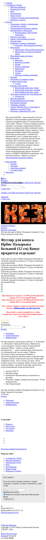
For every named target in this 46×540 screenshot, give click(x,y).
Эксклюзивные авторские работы (19, 158)
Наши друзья (11, 469)
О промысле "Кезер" (14, 458)
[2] (3, 320)
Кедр (8, 465)
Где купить (10, 428)
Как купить (10, 426)
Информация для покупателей (27, 308)
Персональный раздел (10, 513)
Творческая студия (13, 463)
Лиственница (11, 467)
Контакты (10, 431)
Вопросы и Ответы (13, 471)
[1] (2, 320)
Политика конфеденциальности (14, 449)
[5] (9, 320)
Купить (4, 329)
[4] (7, 320)
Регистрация (12, 534)
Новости (9, 424)
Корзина (4, 536)
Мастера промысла (13, 460)
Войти (4, 534)
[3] (5, 320)
